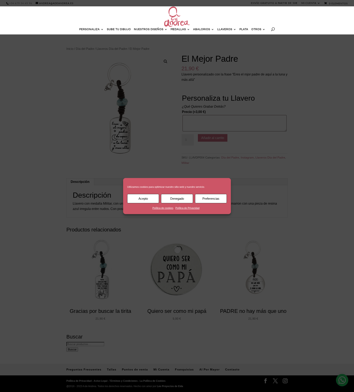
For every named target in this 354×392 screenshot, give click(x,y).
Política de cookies (162, 208)
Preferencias (210, 198)
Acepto (143, 198)
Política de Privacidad (187, 208)
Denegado (177, 198)
